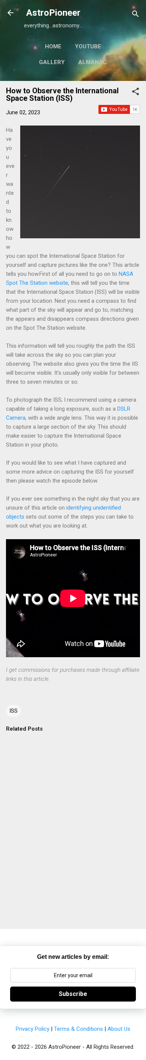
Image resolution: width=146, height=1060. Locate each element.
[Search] (135, 15)
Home (53, 46)
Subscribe (73, 993)
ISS (13, 710)
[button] (135, 93)
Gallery (52, 62)
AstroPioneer (53, 12)
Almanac (92, 62)
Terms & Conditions (78, 1029)
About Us (118, 1029)
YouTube (88, 46)
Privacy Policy (32, 1029)
